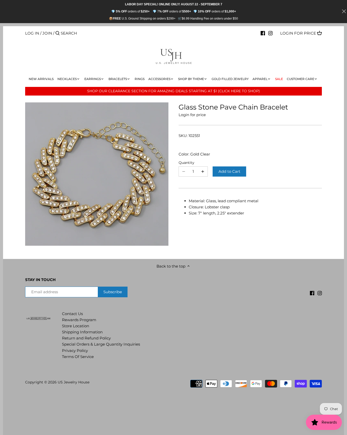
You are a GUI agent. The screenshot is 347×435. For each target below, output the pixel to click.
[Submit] (57, 33)
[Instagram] (270, 33)
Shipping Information (82, 332)
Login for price (298, 33)
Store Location (75, 325)
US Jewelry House (73, 382)
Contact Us (72, 313)
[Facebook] (263, 33)
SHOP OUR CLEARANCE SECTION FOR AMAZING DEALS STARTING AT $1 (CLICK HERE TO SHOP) (173, 91)
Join (47, 33)
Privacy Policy (75, 350)
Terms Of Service (78, 356)
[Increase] (203, 171)
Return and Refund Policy (86, 338)
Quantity (186, 163)
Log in (32, 33)
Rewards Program (79, 319)
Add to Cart (229, 171)
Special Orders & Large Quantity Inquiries (101, 344)
